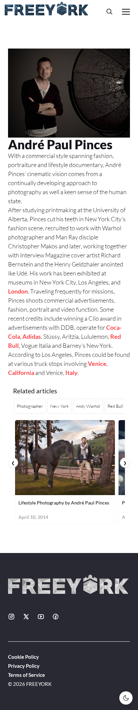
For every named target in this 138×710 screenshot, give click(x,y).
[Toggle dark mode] (126, 698)
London (18, 291)
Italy (71, 372)
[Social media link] (11, 616)
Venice (97, 363)
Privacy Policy (24, 666)
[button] (109, 11)
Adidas (31, 336)
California (21, 372)
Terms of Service (26, 675)
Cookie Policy (23, 657)
